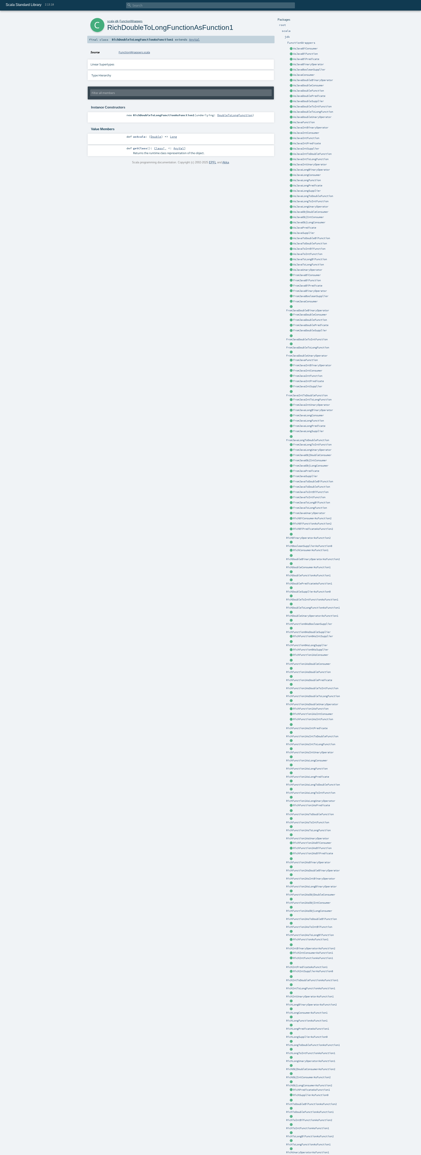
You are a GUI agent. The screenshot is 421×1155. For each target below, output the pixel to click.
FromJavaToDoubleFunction (311, 486)
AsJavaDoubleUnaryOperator (312, 117)
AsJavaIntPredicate (307, 143)
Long (173, 136)
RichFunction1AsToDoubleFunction (310, 814)
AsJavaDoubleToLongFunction (313, 111)
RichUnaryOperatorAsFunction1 (307, 1152)
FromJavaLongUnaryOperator (312, 449)
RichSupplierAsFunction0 (310, 1095)
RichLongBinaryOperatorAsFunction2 (311, 1004)
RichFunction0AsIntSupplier (313, 636)
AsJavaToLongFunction (308, 264)
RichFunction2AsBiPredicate (313, 853)
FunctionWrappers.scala (134, 52)
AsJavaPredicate (304, 227)
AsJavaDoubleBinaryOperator (313, 80)
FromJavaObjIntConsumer (310, 460)
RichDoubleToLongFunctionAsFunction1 (313, 607)
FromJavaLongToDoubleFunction (307, 440)
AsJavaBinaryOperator (308, 64)
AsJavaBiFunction (305, 53)
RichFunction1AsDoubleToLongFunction (313, 696)
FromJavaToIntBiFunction (310, 492)
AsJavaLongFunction (307, 180)
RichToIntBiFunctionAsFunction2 (309, 1120)
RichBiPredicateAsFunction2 (313, 528)
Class (158, 148)
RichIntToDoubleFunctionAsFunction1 (312, 980)
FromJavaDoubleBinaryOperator (307, 310)
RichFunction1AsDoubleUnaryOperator (312, 704)
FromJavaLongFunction (308, 420)
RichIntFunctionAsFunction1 (313, 958)
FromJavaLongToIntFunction (312, 444)
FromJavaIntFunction (307, 375)
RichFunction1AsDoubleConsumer (308, 663)
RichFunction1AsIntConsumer (313, 713)
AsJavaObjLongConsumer (309, 222)
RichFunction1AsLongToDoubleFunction (313, 784)
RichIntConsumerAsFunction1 (313, 952)
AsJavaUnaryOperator (307, 269)
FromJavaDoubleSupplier (310, 330)
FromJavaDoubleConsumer (310, 314)
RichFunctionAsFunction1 (310, 939)
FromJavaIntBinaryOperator (312, 365)
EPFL (212, 162)
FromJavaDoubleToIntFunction (307, 339)
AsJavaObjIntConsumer (308, 217)
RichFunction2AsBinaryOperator (308, 862)
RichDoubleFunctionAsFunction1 (308, 575)
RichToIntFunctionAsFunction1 (307, 1128)
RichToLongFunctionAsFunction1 (308, 1144)
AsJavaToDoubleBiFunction (311, 238)
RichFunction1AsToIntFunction (307, 822)
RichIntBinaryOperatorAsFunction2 (310, 948)
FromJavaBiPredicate (307, 285)
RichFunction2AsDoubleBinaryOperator (313, 870)
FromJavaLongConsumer (308, 415)
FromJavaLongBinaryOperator (313, 410)
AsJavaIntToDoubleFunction (312, 153)
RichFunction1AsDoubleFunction (308, 672)
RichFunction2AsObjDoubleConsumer (310, 894)
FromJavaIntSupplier (307, 386)
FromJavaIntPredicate (308, 381)
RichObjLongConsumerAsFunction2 (309, 1085)
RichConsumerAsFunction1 (310, 550)
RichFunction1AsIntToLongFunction (310, 744)
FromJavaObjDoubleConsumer (312, 455)
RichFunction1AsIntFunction (313, 719)
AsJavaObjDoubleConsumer (310, 211)
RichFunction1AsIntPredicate (307, 728)
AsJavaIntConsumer (306, 132)
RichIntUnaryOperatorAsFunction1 (310, 996)
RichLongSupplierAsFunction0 (307, 1036)
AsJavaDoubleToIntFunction (312, 106)
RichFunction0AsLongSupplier (307, 645)
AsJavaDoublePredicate (309, 95)
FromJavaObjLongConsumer (310, 465)
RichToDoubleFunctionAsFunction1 (310, 1112)
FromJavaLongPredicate (309, 425)
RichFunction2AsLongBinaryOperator (311, 886)
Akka (225, 162)
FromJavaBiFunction (307, 280)
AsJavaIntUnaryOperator (310, 164)
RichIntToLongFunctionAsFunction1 (310, 988)
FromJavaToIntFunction (309, 497)
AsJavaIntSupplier (306, 148)
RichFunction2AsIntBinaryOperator (310, 878)
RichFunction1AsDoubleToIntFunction (312, 688)
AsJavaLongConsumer (307, 175)
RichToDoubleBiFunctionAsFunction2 (311, 1104)
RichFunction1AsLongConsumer (307, 760)
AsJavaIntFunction (306, 138)
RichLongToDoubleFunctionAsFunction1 (313, 1045)
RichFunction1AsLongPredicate (307, 776)
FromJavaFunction (305, 360)
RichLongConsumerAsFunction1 (307, 1012)
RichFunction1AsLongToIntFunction (310, 792)
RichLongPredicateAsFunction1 (307, 1028)
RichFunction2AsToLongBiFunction (310, 935)
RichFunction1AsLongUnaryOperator (310, 800)
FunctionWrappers (131, 21)
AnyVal (194, 39)
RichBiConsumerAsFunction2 (312, 518)
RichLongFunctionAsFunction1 (307, 1020)
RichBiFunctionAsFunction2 (312, 523)
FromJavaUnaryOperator (309, 513)
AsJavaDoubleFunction (308, 90)
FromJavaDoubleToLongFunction (307, 347)
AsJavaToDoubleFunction (310, 243)
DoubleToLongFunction (234, 115)
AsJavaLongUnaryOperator (310, 206)
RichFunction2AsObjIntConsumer (308, 902)
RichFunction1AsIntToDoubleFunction (312, 736)
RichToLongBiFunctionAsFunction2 (310, 1136)
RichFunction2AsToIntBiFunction (309, 926)
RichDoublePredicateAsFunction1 (309, 583)
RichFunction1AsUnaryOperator (307, 838)
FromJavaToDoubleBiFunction (313, 481)
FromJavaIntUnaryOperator (311, 404)
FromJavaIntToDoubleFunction (307, 395)
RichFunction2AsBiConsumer (312, 842)
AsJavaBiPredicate (306, 59)
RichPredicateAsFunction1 (311, 1089)
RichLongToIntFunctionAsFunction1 (310, 1053)
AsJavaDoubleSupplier (308, 101)
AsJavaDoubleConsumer (308, 85)
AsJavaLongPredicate (307, 185)
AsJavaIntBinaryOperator (310, 127)
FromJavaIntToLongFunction (312, 399)
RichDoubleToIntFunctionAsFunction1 (312, 599)
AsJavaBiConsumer (305, 48)
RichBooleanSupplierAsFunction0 (309, 546)
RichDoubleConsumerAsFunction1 (308, 567)
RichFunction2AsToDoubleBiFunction (311, 919)
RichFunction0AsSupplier (310, 649)
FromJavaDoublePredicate (310, 325)
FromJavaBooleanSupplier (310, 296)
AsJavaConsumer (304, 74)
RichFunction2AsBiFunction (312, 848)
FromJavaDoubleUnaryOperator (307, 355)
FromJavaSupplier (305, 476)
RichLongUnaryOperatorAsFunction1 (310, 1061)
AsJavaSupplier (304, 232)
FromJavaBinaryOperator (310, 290)
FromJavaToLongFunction (310, 507)
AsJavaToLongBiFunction (310, 259)
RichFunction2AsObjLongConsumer (309, 910)
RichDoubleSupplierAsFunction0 (308, 591)
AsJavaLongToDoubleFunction (313, 196)
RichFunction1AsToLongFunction (308, 830)
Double (156, 136)
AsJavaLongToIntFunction (310, 201)
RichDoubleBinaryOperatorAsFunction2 (313, 559)
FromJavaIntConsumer (307, 370)
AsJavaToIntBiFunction (309, 248)
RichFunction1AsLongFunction (307, 768)
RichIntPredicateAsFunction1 (307, 967)
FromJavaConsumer (305, 301)
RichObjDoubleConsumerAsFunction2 (310, 1069)
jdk (117, 21)
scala (110, 21)
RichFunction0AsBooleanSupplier (309, 623)
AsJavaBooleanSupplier (309, 69)
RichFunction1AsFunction (310, 708)
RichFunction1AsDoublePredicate (309, 680)
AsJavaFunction (304, 122)
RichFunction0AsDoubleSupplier (308, 632)
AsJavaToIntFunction (307, 254)
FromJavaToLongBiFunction (311, 502)
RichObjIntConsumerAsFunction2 (308, 1077)
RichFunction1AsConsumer (310, 654)
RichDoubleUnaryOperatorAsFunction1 (312, 615)
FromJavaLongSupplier (308, 431)
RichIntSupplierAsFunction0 (313, 971)
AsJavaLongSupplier (307, 190)
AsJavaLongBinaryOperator (311, 169)
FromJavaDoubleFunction (310, 319)
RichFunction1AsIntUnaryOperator (310, 752)
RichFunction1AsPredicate (311, 805)
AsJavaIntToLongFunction (310, 159)
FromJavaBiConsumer (307, 275)
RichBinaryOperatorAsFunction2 (308, 537)
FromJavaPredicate (306, 470)
